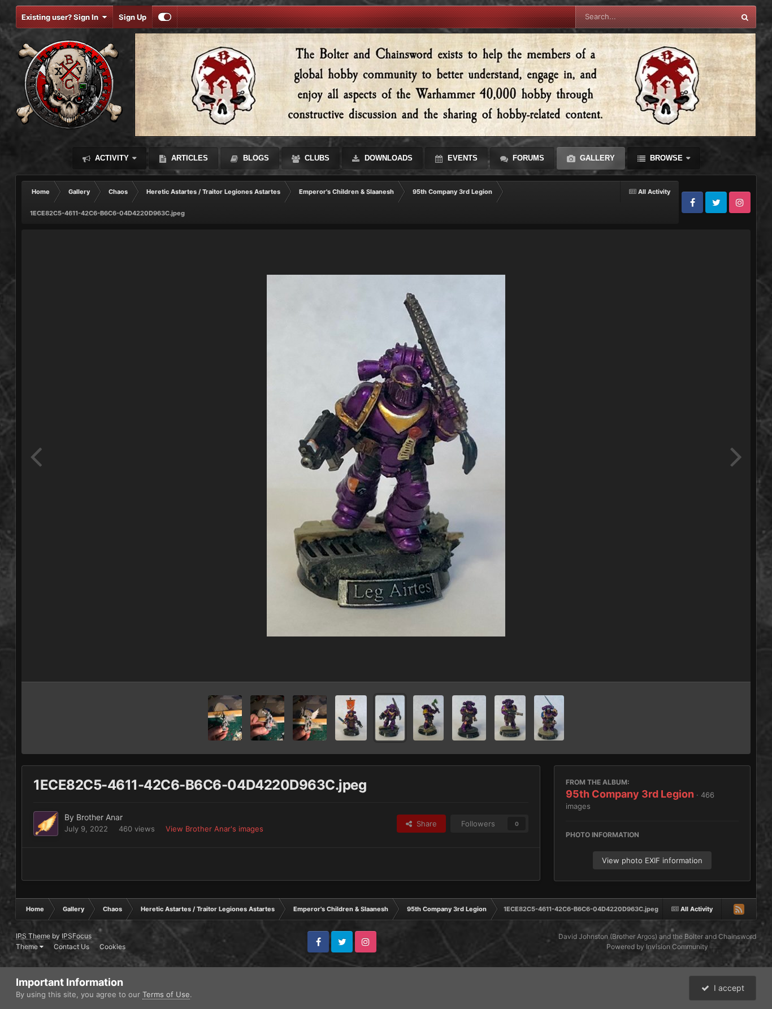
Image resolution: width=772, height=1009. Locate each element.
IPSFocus (77, 936)
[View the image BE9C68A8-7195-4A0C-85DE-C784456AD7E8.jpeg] (351, 717)
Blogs (255, 158)
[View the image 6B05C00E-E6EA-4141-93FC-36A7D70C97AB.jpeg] (310, 717)
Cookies (112, 946)
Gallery (596, 158)
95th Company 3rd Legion (630, 794)
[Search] (745, 17)
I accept (726, 988)
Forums (527, 158)
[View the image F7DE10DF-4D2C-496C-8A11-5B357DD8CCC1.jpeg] (469, 717)
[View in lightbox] (386, 455)
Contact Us (71, 946)
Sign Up (132, 16)
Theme (28, 946)
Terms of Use (166, 994)
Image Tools (704, 661)
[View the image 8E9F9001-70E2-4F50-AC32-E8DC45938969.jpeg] (267, 717)
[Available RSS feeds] (738, 909)
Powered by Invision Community (657, 946)
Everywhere (699, 16)
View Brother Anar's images (214, 828)
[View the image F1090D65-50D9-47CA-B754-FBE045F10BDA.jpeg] (549, 717)
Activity (111, 158)
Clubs (315, 158)
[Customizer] (165, 17)
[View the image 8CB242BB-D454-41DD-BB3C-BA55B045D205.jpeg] (225, 717)
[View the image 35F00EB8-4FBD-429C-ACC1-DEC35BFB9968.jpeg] (510, 717)
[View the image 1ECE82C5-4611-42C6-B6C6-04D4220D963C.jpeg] (390, 717)
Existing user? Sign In (61, 16)
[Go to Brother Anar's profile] (45, 823)
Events (461, 158)
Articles (188, 158)
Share (424, 823)
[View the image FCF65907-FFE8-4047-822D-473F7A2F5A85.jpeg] (428, 717)
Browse (665, 158)
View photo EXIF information (652, 860)
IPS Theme (33, 936)
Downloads (387, 158)
